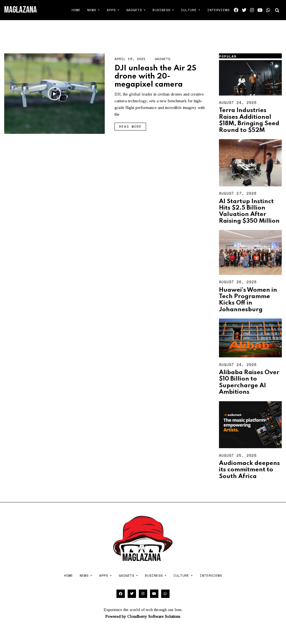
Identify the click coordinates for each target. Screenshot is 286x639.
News (91, 10)
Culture (189, 10)
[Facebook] (236, 10)
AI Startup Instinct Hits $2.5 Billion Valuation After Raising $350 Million (249, 211)
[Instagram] (252, 10)
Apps (111, 10)
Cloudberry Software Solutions (153, 616)
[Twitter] (244, 10)
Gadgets (134, 10)
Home (76, 10)
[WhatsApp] (268, 10)
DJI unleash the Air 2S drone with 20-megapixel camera (155, 77)
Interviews (218, 10)
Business (161, 10)
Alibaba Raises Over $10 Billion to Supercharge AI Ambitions (249, 382)
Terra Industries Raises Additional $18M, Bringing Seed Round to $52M (249, 120)
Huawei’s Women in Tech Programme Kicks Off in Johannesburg (248, 300)
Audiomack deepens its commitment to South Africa (249, 469)
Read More (130, 126)
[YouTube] (260, 10)
